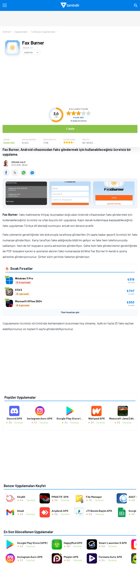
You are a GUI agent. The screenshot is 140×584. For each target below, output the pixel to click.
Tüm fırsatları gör (70, 312)
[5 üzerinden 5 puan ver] (88, 113)
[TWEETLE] (15, 175)
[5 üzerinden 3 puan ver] (78, 113)
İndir (70, 128)
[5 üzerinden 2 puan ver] (73, 113)
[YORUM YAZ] (33, 175)
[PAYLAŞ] (7, 175)
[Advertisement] (70, 81)
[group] (70, 194)
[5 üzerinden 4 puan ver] (83, 113)
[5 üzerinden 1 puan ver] (68, 113)
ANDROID (28, 52)
